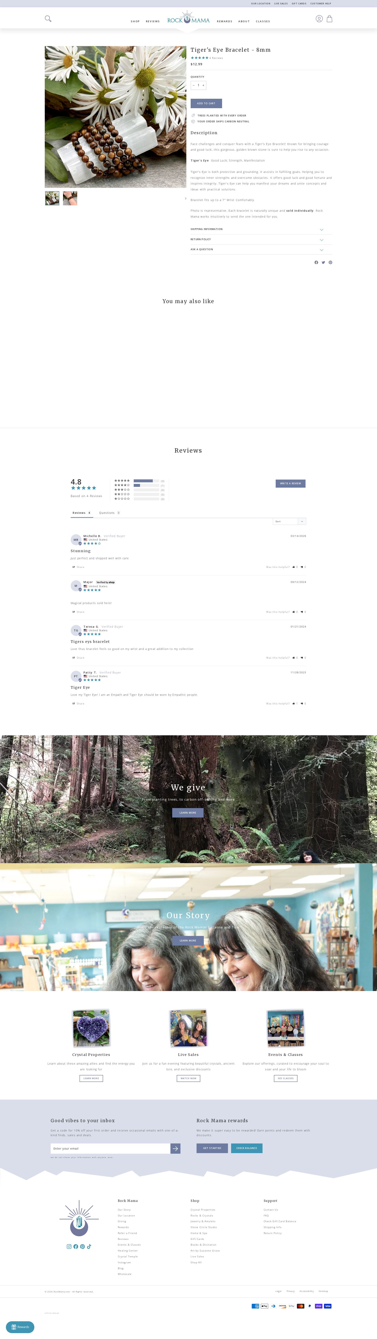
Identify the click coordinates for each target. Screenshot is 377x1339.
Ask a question (202, 249)
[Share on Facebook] (316, 262)
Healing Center (128, 1250)
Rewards (224, 21)
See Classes (286, 1078)
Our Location (260, 3)
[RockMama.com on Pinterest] (82, 1246)
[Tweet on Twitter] (323, 262)
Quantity (198, 76)
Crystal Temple (128, 1256)
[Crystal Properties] (91, 1028)
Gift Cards (299, 3)
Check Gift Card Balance (280, 1221)
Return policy (201, 239)
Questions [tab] (107, 513)
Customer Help (320, 3)
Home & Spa (199, 1233)
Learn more (91, 1078)
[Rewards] (20, 1327)
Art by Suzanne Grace (205, 1250)
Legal (278, 1291)
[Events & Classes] (285, 1028)
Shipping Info (273, 1227)
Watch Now (188, 1078)
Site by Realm (52, 1313)
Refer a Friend (127, 1233)
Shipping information (207, 229)
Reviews (153, 21)
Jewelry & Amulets (203, 1221)
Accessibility (307, 1291)
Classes (263, 21)
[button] (295, 567)
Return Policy (273, 1233)
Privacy (291, 1291)
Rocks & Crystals (202, 1215)
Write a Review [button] (290, 483)
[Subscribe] (175, 1148)
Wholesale (125, 1274)
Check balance (246, 1148)
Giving (122, 1221)
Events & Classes (129, 1244)
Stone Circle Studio (204, 1227)
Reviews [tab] (79, 513)
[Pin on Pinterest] (330, 262)
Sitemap (323, 1291)
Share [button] (80, 567)
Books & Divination (204, 1244)
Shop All (196, 1262)
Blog (121, 1268)
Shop (135, 21)
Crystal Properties (203, 1209)
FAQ (266, 1215)
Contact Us (271, 1209)
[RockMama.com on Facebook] (75, 1246)
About (244, 21)
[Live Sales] (188, 1028)
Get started (212, 1148)
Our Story (124, 1209)
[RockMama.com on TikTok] (89, 1246)
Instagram (124, 1262)
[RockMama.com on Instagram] (69, 1246)
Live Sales (281, 3)
